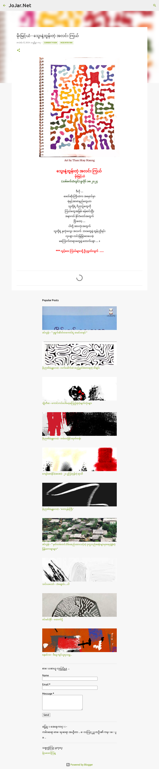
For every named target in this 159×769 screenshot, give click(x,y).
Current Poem (50, 43)
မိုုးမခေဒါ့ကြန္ (49, 753)
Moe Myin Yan (66, 43)
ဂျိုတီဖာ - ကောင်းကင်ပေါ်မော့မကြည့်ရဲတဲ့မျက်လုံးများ (67, 403)
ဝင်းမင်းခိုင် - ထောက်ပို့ (52, 619)
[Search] (35, 5)
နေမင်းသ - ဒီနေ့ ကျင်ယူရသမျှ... (57, 654)
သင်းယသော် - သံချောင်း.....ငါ (55, 584)
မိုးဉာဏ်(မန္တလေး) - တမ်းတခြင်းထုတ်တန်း (61, 438)
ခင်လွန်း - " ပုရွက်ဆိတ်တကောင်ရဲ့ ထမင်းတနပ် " (64, 332)
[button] (18, 50)
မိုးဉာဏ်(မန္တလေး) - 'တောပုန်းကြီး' (58, 509)
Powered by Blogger (81, 764)
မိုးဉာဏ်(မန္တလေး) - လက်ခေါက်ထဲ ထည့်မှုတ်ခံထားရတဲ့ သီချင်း (71, 368)
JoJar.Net (20, 5)
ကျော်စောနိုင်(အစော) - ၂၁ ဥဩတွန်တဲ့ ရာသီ (62, 474)
